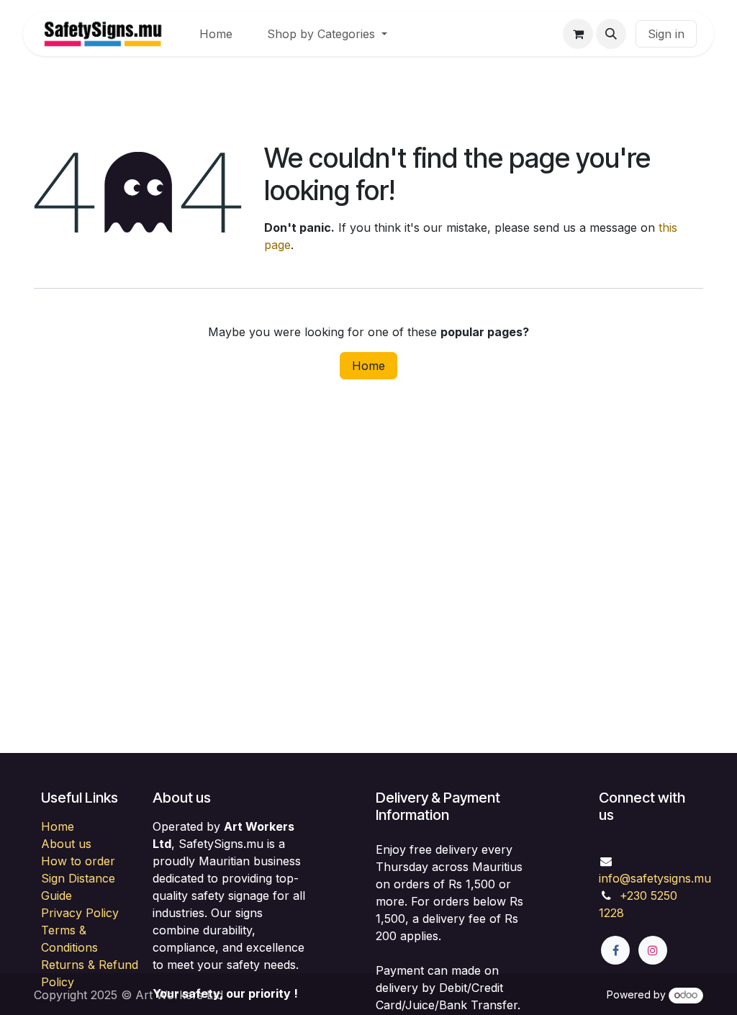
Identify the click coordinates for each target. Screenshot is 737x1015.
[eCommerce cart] (578, 34)
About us (66, 843)
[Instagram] (652, 950)
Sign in (666, 34)
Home (368, 365)
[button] (611, 34)
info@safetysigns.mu (655, 878)
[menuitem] (216, 33)
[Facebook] (615, 950)
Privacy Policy (80, 913)
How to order (78, 861)
